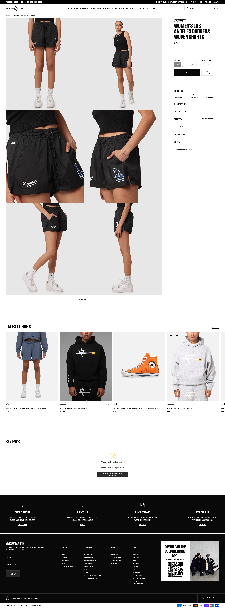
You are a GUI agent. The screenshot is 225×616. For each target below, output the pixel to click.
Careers (114, 551)
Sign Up (13, 574)
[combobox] (197, 8)
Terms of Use (116, 557)
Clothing (101, 8)
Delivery (193, 119)
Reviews (114, 563)
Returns (136, 551)
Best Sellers (135, 8)
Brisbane (87, 551)
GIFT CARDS (208, 2)
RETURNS (178, 126)
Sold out (187, 72)
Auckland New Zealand (92, 575)
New (70, 8)
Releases (147, 8)
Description (180, 104)
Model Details (180, 134)
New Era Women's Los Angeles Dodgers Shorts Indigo (26, 408)
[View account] (214, 8)
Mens (76, 8)
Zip (134, 569)
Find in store (180, 111)
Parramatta (88, 566)
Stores (88, 547)
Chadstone (88, 554)
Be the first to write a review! (112, 474)
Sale (155, 8)
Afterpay (136, 563)
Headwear (123, 8)
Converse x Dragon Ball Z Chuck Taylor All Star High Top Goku (137, 408)
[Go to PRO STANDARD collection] (180, 20)
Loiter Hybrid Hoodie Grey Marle (179, 408)
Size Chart (208, 60)
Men (63, 554)
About (114, 547)
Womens (84, 8)
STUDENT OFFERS (177, 2)
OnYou (135, 566)
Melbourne (88, 557)
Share (177, 142)
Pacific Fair (88, 563)
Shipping (136, 557)
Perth (86, 569)
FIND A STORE (196, 2)
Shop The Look (67, 551)
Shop (64, 547)
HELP (187, 2)
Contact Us (137, 554)
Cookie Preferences (138, 582)
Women (64, 557)
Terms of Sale (138, 575)
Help (135, 547)
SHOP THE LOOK (162, 2)
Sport (64, 563)
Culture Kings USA (91, 578)
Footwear (112, 8)
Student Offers (139, 578)
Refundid (136, 572)
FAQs (134, 560)
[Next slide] (219, 365)
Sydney (86, 572)
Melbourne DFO (90, 560)
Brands (92, 8)
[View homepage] (14, 8)
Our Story (114, 554)
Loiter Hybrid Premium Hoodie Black (73, 408)
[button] (218, 8)
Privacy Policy (116, 560)
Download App (67, 566)
